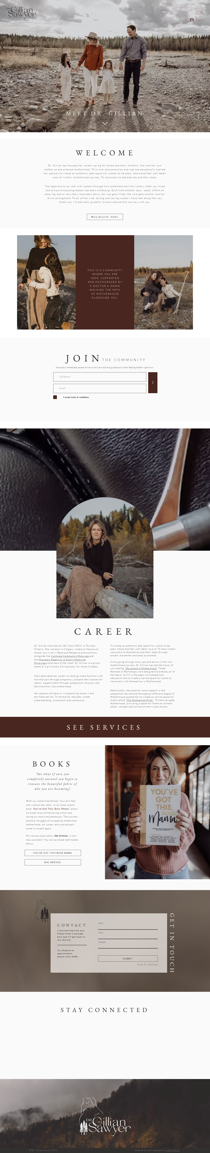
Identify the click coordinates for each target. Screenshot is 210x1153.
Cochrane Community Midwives (70, 656)
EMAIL (100, 933)
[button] (199, 11)
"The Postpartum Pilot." (140, 700)
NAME (100, 923)
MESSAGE (102, 942)
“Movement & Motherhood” (141, 668)
